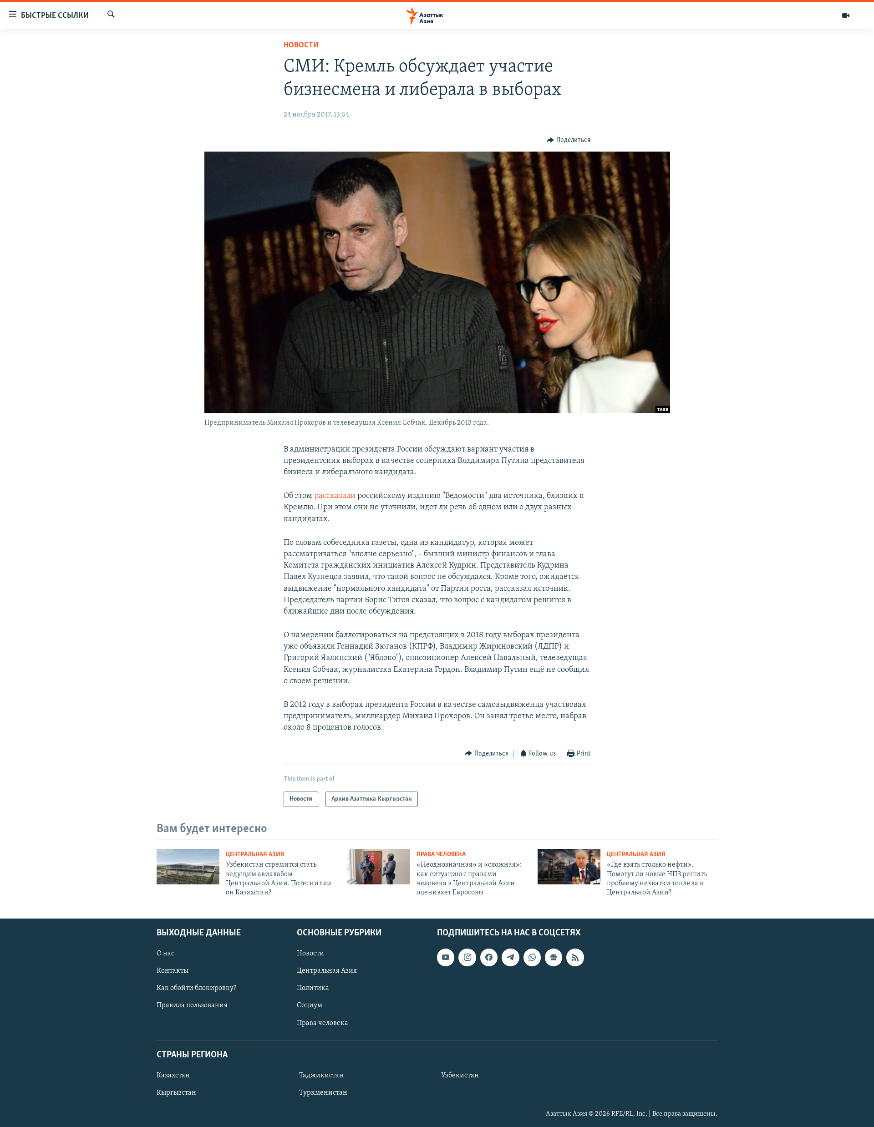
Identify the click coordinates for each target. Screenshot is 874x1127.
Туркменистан (323, 1093)
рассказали (335, 496)
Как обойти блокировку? (196, 988)
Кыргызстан (176, 1093)
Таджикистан (321, 1075)
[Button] (568, 140)
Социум (309, 1005)
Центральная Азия (255, 854)
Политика (313, 988)
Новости (301, 45)
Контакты (172, 971)
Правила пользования (192, 1005)
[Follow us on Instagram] (467, 957)
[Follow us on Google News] (553, 957)
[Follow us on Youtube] (445, 957)
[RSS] (575, 957)
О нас (165, 953)
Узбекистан (460, 1075)
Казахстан (173, 1075)
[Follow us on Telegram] (510, 957)
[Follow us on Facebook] (489, 957)
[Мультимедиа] (845, 15)
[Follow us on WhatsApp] (532, 957)
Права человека (441, 854)
